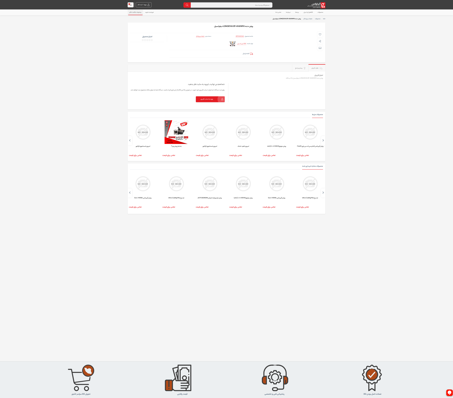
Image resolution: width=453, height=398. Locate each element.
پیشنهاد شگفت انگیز (135, 12)
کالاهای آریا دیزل (308, 12)
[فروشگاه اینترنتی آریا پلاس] (316, 5)
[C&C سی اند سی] (232, 44)
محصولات (320, 12)
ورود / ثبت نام (142, 5)
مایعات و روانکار (200, 36)
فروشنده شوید (149, 12)
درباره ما (288, 12)
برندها (297, 12)
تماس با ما (278, 12)
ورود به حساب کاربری (207, 99)
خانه (324, 19)
